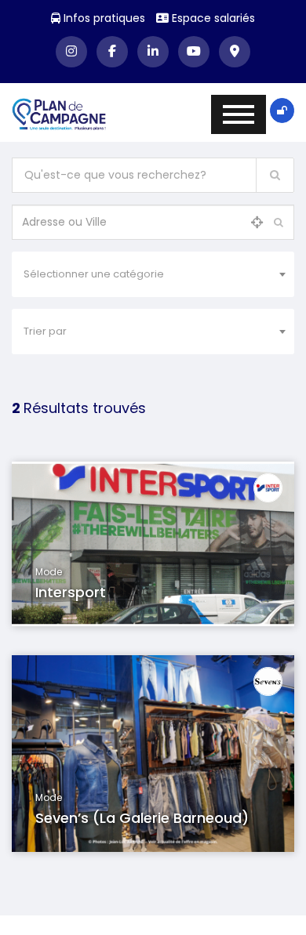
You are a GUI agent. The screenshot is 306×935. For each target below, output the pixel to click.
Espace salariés (212, 18)
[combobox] (153, 274)
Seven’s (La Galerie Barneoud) (142, 818)
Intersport (70, 592)
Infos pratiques (102, 18)
